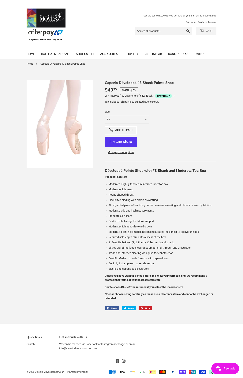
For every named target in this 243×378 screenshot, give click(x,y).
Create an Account (207, 22)
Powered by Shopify (77, 371)
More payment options (121, 152)
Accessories (109, 53)
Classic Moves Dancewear (49, 371)
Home (31, 53)
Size (107, 111)
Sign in (189, 22)
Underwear (153, 53)
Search (31, 344)
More (199, 53)
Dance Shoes (177, 53)
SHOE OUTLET (85, 53)
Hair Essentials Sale (55, 53)
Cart (209, 30)
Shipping (126, 101)
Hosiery (132, 53)
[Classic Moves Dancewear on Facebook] (117, 361)
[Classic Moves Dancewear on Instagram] (124, 361)
